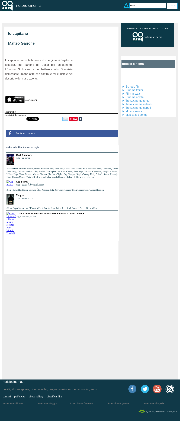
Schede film (133, 86)
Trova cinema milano (139, 104)
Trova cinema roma (137, 100)
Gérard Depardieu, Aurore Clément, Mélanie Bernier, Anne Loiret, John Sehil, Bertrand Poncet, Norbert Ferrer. (53, 208)
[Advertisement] (95, 70)
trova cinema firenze (13, 403)
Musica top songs (136, 114)
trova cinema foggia (47, 403)
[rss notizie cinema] (169, 392)
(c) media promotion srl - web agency (161, 411)
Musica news (134, 111)
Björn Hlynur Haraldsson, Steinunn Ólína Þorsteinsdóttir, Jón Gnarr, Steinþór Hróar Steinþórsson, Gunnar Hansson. (55, 190)
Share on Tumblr (80, 119)
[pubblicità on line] (138, 41)
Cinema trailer (134, 90)
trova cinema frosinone (81, 403)
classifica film (54, 396)
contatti (7, 396)
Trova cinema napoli (138, 107)
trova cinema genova (118, 403)
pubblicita (19, 396)
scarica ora (31, 100)
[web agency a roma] (140, 412)
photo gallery (36, 396)
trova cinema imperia (153, 403)
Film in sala (133, 93)
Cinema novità (135, 97)
